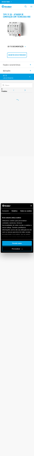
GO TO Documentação (16, 46)
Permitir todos (17, 243)
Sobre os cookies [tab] (26, 211)
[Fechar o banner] (31, 205)
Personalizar (16, 249)
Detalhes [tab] (14, 211)
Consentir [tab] (5, 211)
